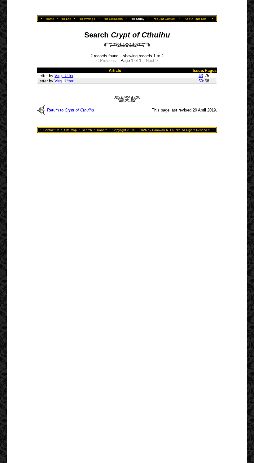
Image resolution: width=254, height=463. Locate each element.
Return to (70, 110)
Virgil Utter (64, 75)
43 (201, 75)
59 (201, 81)
